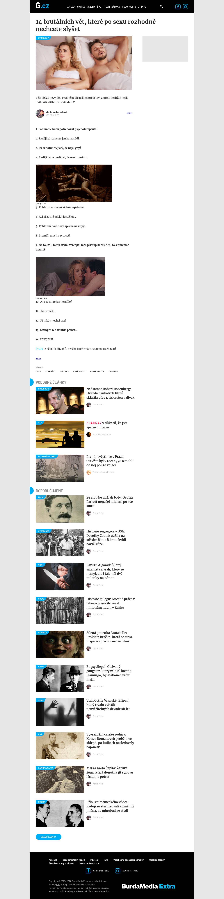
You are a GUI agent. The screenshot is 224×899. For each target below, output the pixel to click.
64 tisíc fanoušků (101, 870)
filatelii (91, 891)
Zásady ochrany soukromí (61, 863)
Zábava (116, 6)
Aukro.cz (54, 891)
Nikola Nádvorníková (56, 112)
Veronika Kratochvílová (103, 472)
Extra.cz (68, 888)
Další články (49, 836)
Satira (81, 6)
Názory (91, 6)
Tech (107, 6)
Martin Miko (97, 404)
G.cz (58, 884)
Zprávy (71, 6)
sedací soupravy (101, 888)
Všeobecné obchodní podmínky (128, 859)
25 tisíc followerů (130, 870)
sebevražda (98, 371)
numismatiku (102, 891)
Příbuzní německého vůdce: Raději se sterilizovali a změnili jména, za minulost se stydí (110, 806)
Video (125, 6)
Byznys (142, 6)
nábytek (88, 888)
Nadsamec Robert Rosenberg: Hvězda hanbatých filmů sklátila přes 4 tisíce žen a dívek (110, 393)
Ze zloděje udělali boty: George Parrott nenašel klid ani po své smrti (109, 502)
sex (39, 371)
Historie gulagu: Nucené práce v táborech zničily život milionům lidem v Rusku (110, 603)
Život (100, 6)
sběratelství (81, 891)
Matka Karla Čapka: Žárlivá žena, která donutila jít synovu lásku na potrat (109, 772)
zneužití (51, 371)
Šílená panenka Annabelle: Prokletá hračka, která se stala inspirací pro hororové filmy (109, 637)
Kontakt (53, 859)
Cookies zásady (157, 859)
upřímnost (80, 371)
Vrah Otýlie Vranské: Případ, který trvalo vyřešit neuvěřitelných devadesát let (108, 705)
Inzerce (94, 859)
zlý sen (65, 371)
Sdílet (129, 113)
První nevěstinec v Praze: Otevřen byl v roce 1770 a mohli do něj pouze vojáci (110, 461)
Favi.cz (79, 888)
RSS (106, 859)
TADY (39, 349)
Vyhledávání (161, 6)
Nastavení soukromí (89, 863)
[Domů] (42, 6)
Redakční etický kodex (73, 859)
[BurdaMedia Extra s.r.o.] (148, 886)
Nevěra (114, 371)
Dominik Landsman (101, 434)
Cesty (132, 6)
